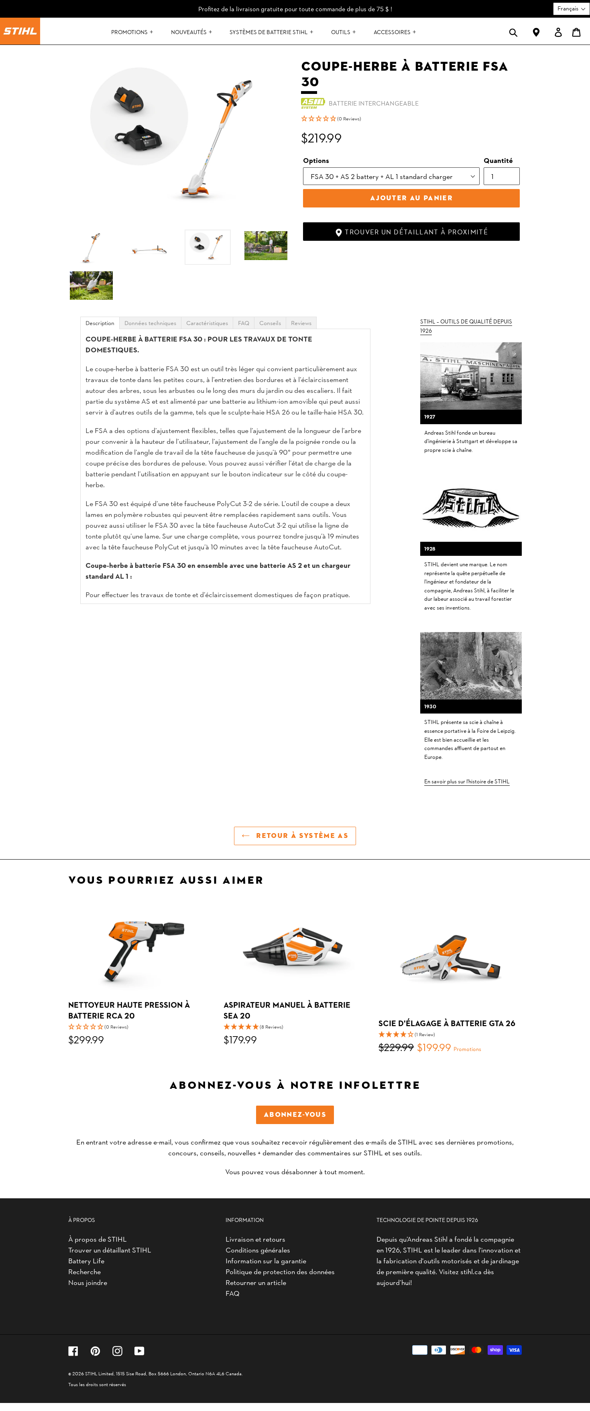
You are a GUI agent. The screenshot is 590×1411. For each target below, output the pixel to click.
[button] (411, 118)
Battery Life (86, 1260)
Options (316, 160)
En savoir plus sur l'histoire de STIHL (467, 781)
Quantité (498, 160)
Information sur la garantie (266, 1260)
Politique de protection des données (280, 1271)
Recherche (84, 1271)
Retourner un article (256, 1282)
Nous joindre (87, 1282)
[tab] (100, 323)
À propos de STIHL (97, 1239)
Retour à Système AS (301, 836)
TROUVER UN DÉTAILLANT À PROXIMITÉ (415, 231)
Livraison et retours (255, 1239)
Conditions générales (258, 1249)
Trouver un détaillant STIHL (109, 1249)
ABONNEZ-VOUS (295, 1114)
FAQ (233, 1293)
